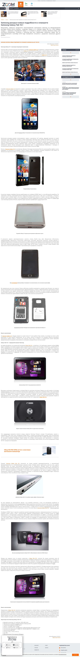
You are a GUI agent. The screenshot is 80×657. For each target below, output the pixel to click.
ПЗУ (18, 626)
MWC (38, 83)
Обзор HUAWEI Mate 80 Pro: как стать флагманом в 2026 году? (33, 12)
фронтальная (34, 627)
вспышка (34, 517)
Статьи (7, 8)
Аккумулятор (17, 327)
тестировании (14, 282)
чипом (39, 199)
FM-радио (21, 634)
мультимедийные (54, 507)
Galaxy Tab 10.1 (28, 345)
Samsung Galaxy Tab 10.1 (13, 463)
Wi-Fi (28, 628)
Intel (25, 244)
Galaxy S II (26, 50)
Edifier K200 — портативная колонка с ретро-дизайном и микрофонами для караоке (70, 88)
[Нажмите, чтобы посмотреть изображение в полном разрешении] (30, 80)
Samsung (15, 49)
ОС (54, 391)
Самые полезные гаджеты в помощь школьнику (68, 56)
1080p (37, 146)
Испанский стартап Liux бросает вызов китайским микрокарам (69, 84)
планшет (57, 504)
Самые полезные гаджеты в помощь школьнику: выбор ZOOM (12, 12)
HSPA (19, 628)
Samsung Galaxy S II (33, 49)
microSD (49, 142)
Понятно (75, 654)
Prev (70, 52)
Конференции (49, 0)
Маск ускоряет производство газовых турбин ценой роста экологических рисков (69, 93)
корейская (35, 198)
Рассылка (63, 647)
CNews (39, 0)
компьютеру (22, 151)
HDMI (43, 514)
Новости (11, 8)
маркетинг (16, 352)
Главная (2, 19)
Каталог (2, 8)
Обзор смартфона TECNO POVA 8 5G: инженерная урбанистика (52, 12)
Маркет (54, 0)
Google (4, 561)
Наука (26, 5)
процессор (30, 52)
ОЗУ (11, 626)
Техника (20, 5)
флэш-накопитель (10, 505)
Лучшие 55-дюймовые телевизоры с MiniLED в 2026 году (70, 60)
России (14, 335)
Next (70, 74)
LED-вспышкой (26, 627)
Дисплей (46, 138)
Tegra (57, 198)
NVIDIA (54, 198)
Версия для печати (54, 45)
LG (15, 348)
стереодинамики (48, 506)
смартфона (37, 56)
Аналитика (43, 0)
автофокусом (19, 627)
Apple (56, 352)
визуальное (43, 561)
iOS (51, 562)
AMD (29, 244)
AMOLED (12, 139)
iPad (32, 391)
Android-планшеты (5, 391)
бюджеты (3, 352)
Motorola (7, 348)
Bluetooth (13, 628)
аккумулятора (21, 504)
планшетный (7, 434)
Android (31, 290)
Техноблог (16, 8)
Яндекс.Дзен (64, 650)
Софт (32, 5)
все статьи (77, 49)
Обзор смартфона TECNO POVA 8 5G (70, 62)
